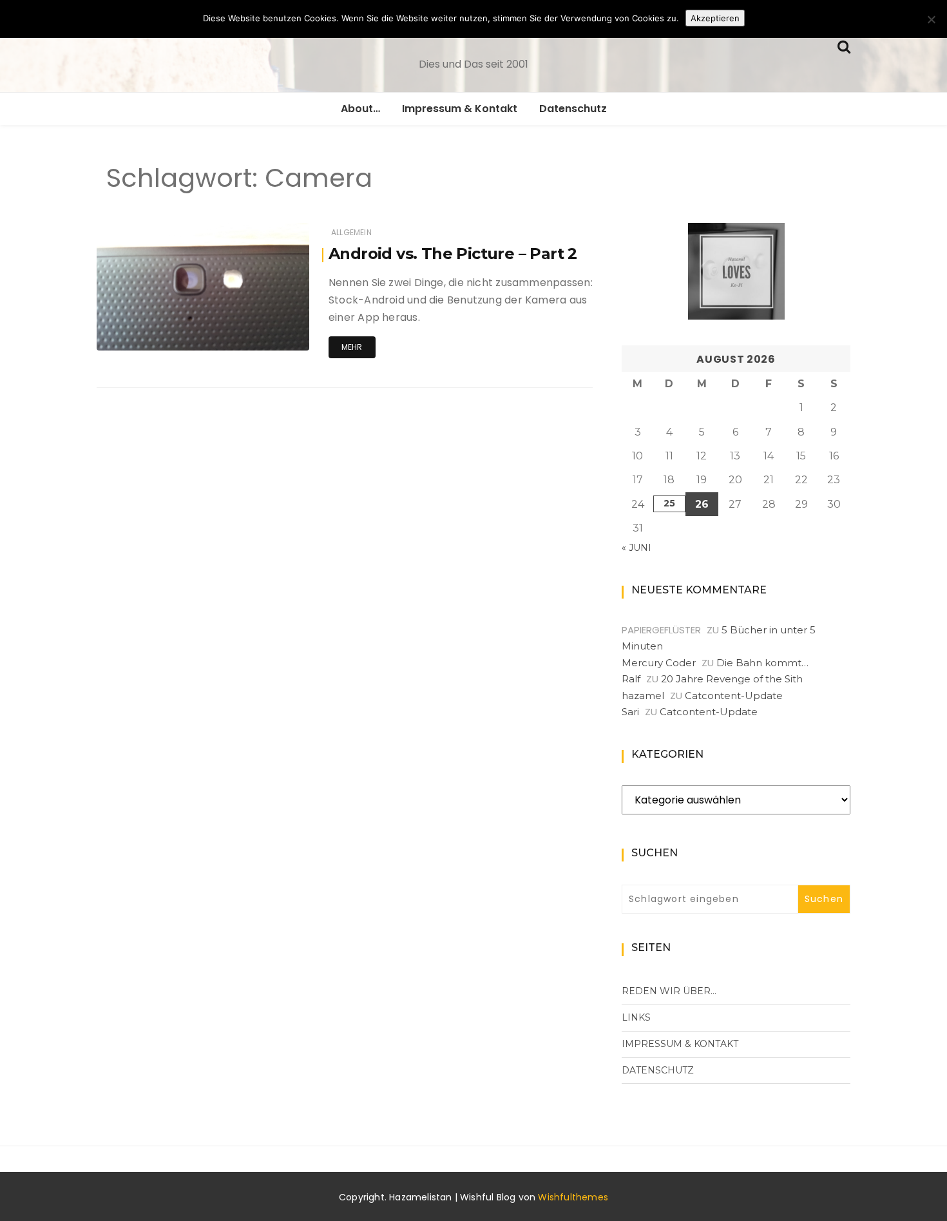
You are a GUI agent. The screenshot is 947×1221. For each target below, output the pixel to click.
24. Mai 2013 (270, 331)
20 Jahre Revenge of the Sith (732, 679)
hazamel (153, 332)
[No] (930, 19)
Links (636, 1017)
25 (669, 503)
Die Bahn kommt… (762, 663)
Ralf (631, 679)
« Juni (636, 547)
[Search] (843, 45)
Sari (630, 712)
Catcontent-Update (734, 695)
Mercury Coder (659, 663)
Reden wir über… (669, 991)
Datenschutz (573, 108)
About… (360, 108)
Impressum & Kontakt (459, 108)
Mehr (352, 346)
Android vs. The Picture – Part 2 (453, 253)
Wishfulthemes (573, 1197)
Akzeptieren (715, 18)
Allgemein (351, 232)
